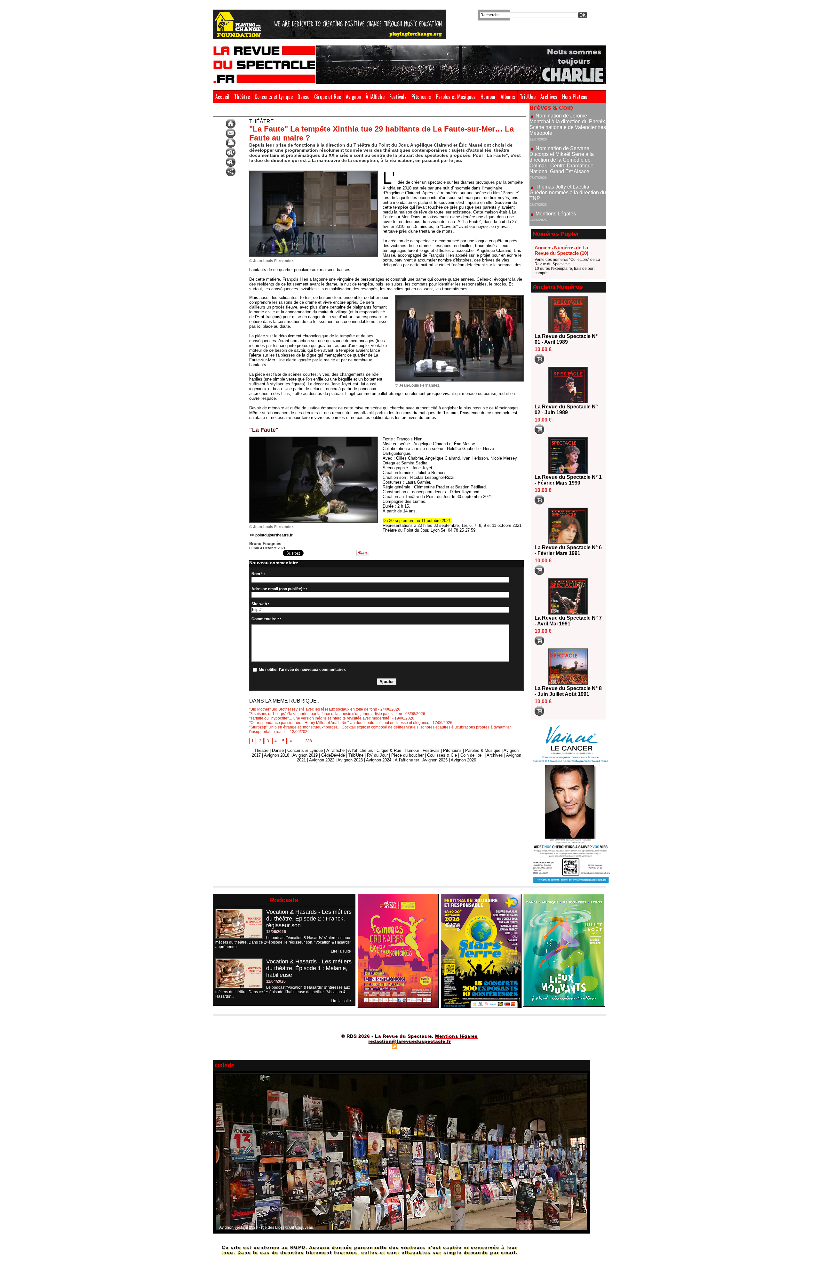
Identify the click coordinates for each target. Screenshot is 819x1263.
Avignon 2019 (305, 755)
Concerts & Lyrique (305, 750)
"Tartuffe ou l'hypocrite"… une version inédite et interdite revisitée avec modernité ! (320, 718)
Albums (508, 97)
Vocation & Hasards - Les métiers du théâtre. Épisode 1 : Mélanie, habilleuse (309, 968)
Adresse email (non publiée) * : (279, 589)
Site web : (260, 604)
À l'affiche (335, 750)
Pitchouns (421, 97)
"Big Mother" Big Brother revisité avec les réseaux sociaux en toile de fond (313, 709)
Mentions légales (456, 1036)
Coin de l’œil (471, 755)
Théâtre (242, 97)
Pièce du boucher (407, 755)
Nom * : (258, 574)
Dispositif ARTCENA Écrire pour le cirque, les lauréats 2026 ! (567, 212)
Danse (303, 97)
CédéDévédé (333, 755)
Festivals (398, 97)
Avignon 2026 (463, 760)
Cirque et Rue (327, 97)
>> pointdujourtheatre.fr (271, 535)
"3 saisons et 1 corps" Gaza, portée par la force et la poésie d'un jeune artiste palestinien (325, 714)
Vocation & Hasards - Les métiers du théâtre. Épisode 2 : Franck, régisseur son (309, 919)
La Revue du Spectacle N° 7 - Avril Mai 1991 (568, 620)
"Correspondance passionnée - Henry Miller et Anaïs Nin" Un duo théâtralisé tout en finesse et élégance (339, 722)
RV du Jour (377, 755)
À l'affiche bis (360, 750)
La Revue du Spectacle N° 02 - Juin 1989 (566, 409)
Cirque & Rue (389, 750)
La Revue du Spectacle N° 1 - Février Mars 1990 (568, 480)
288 (308, 741)
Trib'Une (528, 97)
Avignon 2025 (435, 760)
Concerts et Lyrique (274, 97)
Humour (488, 97)
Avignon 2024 (378, 760)
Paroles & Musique (482, 750)
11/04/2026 (276, 981)
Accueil (222, 97)
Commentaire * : (266, 619)
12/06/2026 (276, 931)
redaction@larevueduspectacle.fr (409, 1041)
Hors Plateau (574, 97)
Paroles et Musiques (456, 97)
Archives (548, 97)
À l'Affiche (375, 97)
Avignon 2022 (321, 760)
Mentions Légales (556, 173)
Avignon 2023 (350, 760)
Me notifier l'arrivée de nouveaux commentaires (302, 669)
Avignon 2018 (276, 755)
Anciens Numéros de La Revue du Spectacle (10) (561, 250)
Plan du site (378, 1046)
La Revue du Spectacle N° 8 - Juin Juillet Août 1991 (568, 691)
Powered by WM (436, 1046)
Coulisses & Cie (442, 755)
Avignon (353, 97)
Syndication (408, 1046)
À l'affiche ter (407, 760)
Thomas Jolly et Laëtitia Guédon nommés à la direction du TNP (567, 152)
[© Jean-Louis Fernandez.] (313, 172)
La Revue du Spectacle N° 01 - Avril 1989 (566, 339)
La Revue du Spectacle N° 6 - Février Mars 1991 (568, 550)
